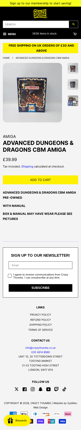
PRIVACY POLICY (40, 314)
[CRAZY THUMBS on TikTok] (64, 390)
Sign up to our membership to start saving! (40, 3)
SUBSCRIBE (40, 287)
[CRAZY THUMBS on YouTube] (48, 390)
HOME (6, 57)
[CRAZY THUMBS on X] (17, 390)
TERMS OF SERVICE (40, 329)
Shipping (27, 166)
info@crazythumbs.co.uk (40, 347)
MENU (11, 34)
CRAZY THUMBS (41, 403)
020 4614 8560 (40, 352)
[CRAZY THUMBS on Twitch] (56, 390)
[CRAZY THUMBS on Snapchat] (40, 390)
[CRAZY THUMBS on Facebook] (24, 390)
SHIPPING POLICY (40, 324)
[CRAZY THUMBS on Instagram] (33, 390)
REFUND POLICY (40, 319)
